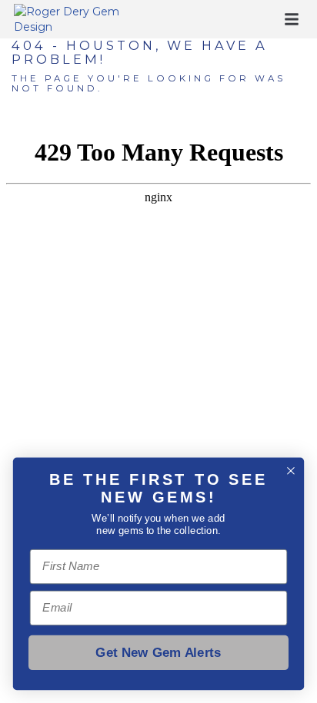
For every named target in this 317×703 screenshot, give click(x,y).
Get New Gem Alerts (158, 652)
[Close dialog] (290, 471)
